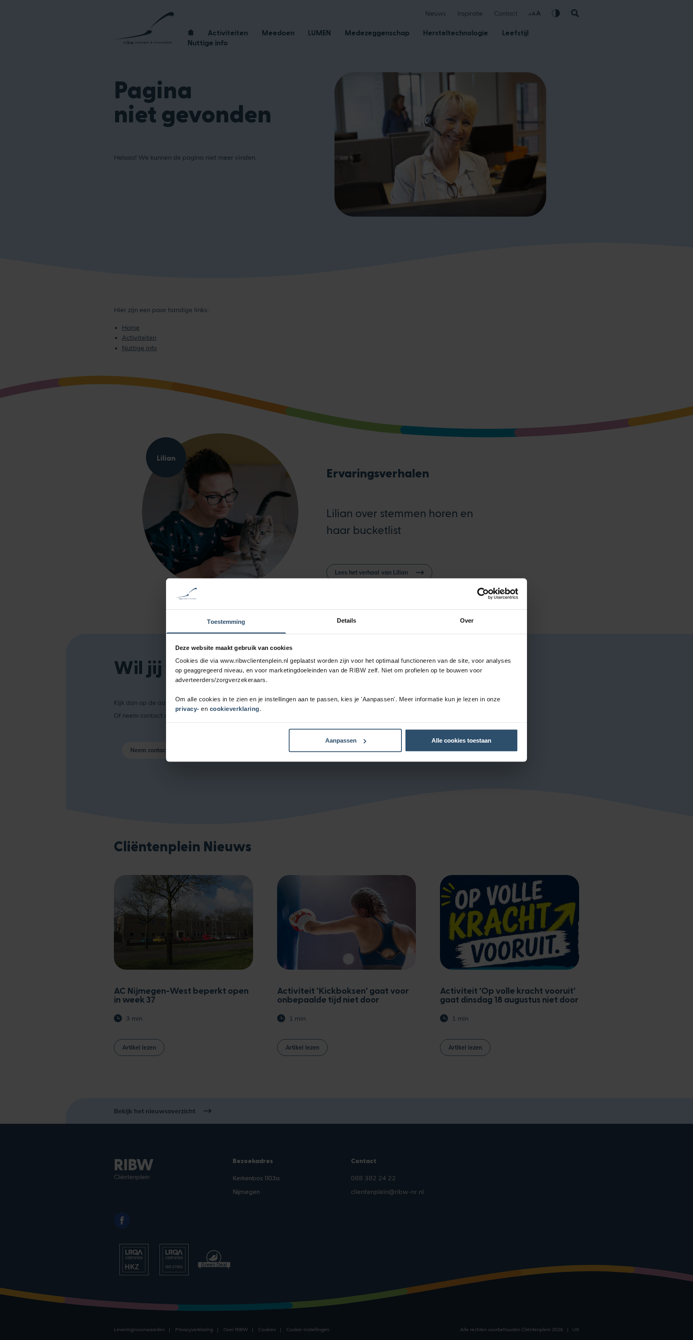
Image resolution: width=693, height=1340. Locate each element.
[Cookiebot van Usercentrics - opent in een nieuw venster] (483, 594)
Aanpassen (341, 740)
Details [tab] (347, 620)
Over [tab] (467, 620)
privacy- (188, 708)
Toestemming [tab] (226, 621)
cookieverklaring (234, 708)
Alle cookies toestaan (461, 740)
